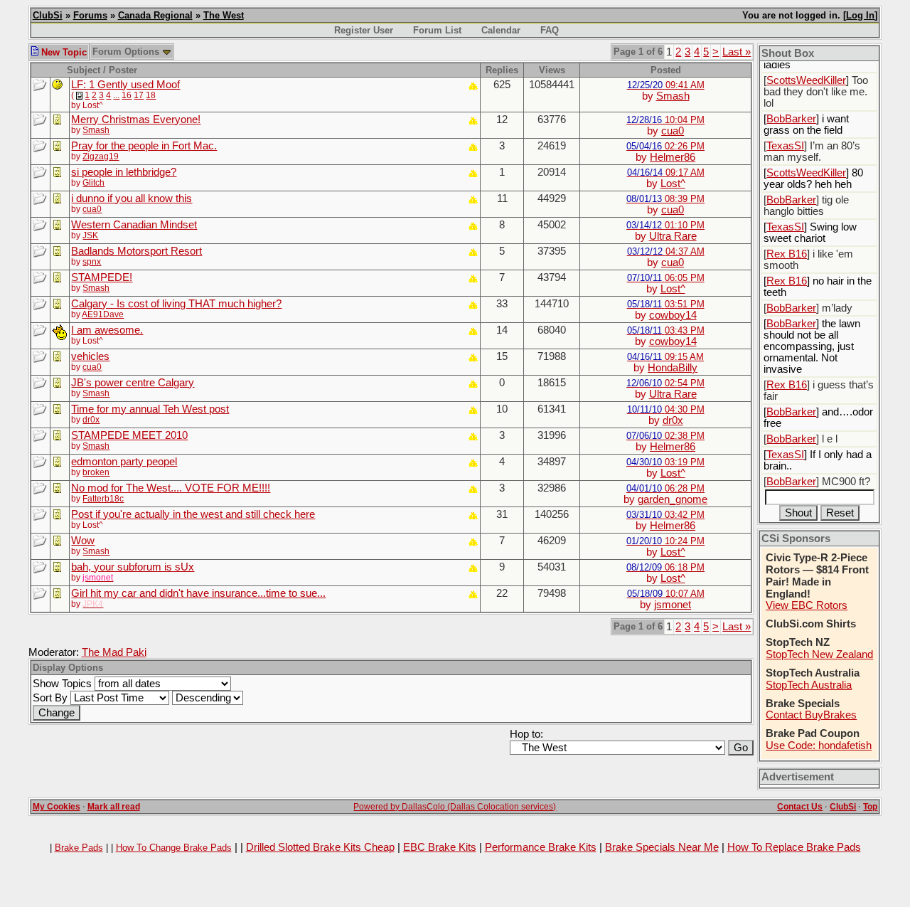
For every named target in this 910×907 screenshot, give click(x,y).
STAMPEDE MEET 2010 (129, 435)
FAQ (549, 30)
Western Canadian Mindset (134, 224)
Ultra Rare (673, 236)
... (116, 95)
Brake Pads (79, 847)
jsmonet (672, 604)
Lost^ (672, 183)
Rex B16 (786, 254)
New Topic (62, 52)
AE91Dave (103, 314)
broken (95, 472)
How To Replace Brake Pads (794, 847)
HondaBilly (672, 367)
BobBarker (791, 118)
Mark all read (113, 807)
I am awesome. (107, 330)
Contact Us (800, 807)
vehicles (90, 356)
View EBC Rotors (806, 605)
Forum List (437, 30)
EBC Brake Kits (439, 847)
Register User (363, 30)
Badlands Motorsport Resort (136, 251)
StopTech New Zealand (819, 654)
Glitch (93, 183)
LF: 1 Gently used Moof (125, 84)
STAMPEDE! (101, 277)
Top (870, 807)
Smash (673, 96)
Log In (860, 15)
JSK (90, 235)
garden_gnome (672, 499)
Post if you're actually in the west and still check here (193, 514)
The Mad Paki (114, 652)
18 (151, 95)
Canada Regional (155, 15)
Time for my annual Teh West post (150, 409)
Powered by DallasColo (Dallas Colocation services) (454, 807)
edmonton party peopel (124, 461)
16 (127, 95)
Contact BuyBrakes (811, 715)
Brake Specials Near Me (662, 847)
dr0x (91, 420)
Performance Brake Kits (540, 847)
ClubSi (48, 15)
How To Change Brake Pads (174, 847)
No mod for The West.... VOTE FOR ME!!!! (170, 488)
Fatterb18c (103, 499)
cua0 (672, 131)
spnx (91, 262)
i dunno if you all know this (131, 198)
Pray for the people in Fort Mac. (144, 146)
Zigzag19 (100, 156)
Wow (83, 540)
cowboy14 (673, 315)
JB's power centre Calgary (132, 382)
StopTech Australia (809, 685)
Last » (736, 52)
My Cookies (56, 807)
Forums (90, 15)
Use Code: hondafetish (819, 745)
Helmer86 (672, 157)
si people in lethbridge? (123, 172)
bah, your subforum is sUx (132, 567)
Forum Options (127, 51)
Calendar (500, 30)
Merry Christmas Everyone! (135, 119)
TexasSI (785, 146)
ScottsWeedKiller (806, 80)
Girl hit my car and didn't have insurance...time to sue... (198, 593)
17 (139, 95)
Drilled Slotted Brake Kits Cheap (320, 847)
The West (223, 15)
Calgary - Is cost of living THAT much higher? (176, 303)
